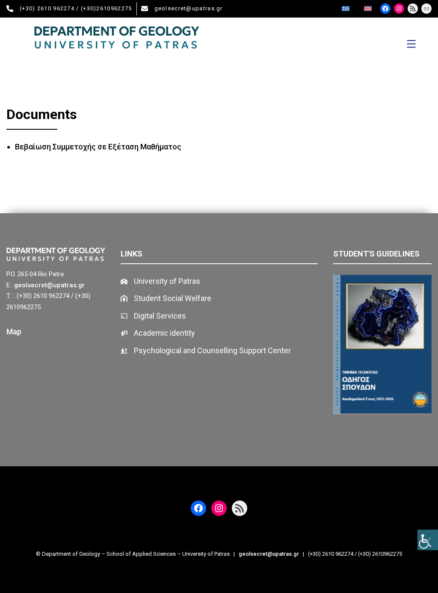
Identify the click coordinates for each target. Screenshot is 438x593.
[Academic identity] (158, 333)
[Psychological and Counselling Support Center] (206, 351)
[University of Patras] (160, 281)
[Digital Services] (153, 316)
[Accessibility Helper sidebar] (427, 540)
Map (13, 331)
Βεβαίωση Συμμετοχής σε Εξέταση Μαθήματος (98, 146)
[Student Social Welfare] (166, 298)
